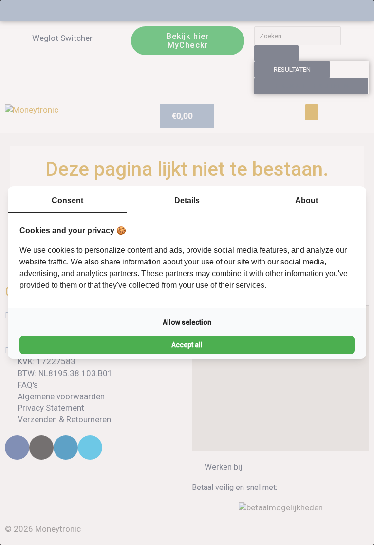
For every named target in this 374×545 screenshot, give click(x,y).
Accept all (187, 345)
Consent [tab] (67, 200)
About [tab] (306, 200)
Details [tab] (187, 200)
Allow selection (187, 322)
